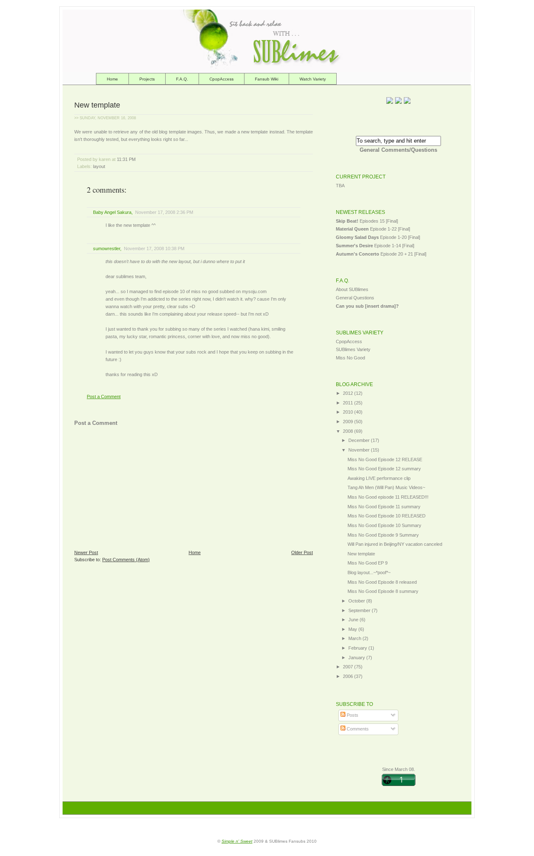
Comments (357, 728)
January (357, 657)
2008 (348, 431)
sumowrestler (106, 248)
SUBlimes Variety (353, 349)
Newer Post (86, 552)
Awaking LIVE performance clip (379, 478)
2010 (348, 411)
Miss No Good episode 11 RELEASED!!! (388, 497)
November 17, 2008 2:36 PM (164, 212)
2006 (348, 676)
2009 (348, 421)
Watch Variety (313, 79)
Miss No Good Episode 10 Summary (384, 525)
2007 (348, 666)
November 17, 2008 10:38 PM (154, 248)
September (360, 610)
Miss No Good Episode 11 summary (384, 506)
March (355, 638)
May (353, 629)
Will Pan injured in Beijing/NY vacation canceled (395, 544)
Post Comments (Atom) (126, 559)
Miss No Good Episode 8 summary (383, 591)
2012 (348, 393)
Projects (147, 79)
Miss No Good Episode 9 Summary (383, 534)
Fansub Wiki (266, 79)
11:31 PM (126, 159)
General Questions (355, 297)
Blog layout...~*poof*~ (369, 572)
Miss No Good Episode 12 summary (384, 468)
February (358, 647)
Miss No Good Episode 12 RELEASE (385, 459)
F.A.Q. (182, 79)
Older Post (302, 552)
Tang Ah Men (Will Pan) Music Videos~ (386, 487)
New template (97, 104)
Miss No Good (350, 357)
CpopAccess (221, 79)
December (359, 440)
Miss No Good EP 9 (368, 562)
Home (112, 79)
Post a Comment (104, 396)
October (357, 600)
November (359, 449)
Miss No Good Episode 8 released (382, 582)
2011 (348, 402)
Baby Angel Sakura (112, 212)
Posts (351, 715)
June (354, 619)
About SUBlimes (352, 289)
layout (99, 166)
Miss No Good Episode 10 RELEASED (387, 515)
